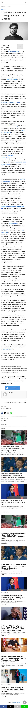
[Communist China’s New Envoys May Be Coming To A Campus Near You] (14, 491)
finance (19, 102)
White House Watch (6, 561)
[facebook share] (2, 413)
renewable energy (13, 126)
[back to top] (25, 702)
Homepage (3, 6)
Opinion (9, 6)
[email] (17, 706)
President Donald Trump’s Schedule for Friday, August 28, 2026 (12, 689)
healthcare (4, 102)
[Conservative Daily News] (14, 2)
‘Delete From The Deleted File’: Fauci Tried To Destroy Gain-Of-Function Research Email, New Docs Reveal (13, 628)
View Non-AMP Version (15, 702)
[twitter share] (5, 413)
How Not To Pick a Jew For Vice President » (15, 402)
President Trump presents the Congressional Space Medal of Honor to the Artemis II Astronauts (13, 475)
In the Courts (4, 653)
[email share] (8, 413)
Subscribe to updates (14, 388)
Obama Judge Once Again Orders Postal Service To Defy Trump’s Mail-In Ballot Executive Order (13, 659)
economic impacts (12, 79)
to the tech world (13, 223)
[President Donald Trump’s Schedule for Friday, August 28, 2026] (14, 676)
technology (11, 102)
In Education (4, 592)
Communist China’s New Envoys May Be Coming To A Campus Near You (13, 502)
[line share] (11, 413)
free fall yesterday (13, 51)
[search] (26, 2)
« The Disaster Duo (6, 408)
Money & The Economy (6, 529)
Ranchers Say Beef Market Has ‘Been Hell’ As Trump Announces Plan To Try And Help (12, 449)
